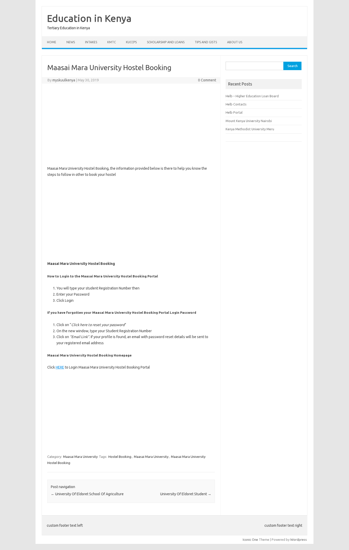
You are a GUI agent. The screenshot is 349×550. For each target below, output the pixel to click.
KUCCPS (131, 42)
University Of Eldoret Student (185, 494)
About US (234, 42)
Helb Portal (234, 112)
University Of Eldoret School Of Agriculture (87, 494)
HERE (60, 367)
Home (51, 42)
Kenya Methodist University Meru (250, 129)
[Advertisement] (131, 124)
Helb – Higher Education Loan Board (252, 96)
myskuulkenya (63, 80)
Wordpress (298, 539)
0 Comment (207, 80)
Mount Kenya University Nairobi (249, 121)
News (70, 42)
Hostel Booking (119, 456)
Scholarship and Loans (165, 42)
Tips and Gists (206, 42)
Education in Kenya (89, 18)
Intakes (91, 42)
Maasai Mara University (80, 456)
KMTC (111, 42)
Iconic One (250, 539)
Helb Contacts (236, 104)
